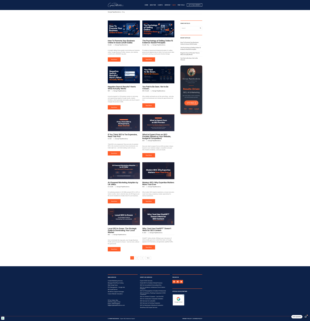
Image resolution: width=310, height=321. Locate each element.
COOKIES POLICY (197, 318)
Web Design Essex (113, 285)
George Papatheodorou (121, 45)
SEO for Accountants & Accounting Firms (150, 285)
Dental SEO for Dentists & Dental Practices (151, 283)
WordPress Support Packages (116, 291)
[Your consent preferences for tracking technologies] (2, 318)
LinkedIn (174, 281)
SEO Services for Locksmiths (147, 301)
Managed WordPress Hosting (115, 283)
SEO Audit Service (112, 289)
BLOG (174, 5)
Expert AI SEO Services (146, 280)
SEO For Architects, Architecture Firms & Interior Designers (152, 288)
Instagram (181, 281)
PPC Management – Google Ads (116, 287)
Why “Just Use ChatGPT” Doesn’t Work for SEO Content (156, 229)
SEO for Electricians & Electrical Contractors (151, 305)
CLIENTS (160, 5)
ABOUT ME (153, 5)
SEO (109, 91)
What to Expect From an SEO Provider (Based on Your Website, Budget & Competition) (156, 136)
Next (148, 258)
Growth (110, 45)
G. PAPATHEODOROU (113, 318)
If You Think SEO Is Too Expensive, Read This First (122, 135)
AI (108, 138)
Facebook (177, 281)
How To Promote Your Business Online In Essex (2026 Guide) (121, 42)
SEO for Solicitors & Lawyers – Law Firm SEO (152, 296)
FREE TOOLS (181, 5)
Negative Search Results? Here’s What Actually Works (122, 87)
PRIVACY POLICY (187, 318)
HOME (146, 5)
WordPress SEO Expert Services (148, 307)
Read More (114, 59)
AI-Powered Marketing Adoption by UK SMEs (123, 183)
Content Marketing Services (115, 280)
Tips (148, 45)
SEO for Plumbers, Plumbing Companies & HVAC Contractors (153, 293)
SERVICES (167, 5)
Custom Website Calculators (115, 293)
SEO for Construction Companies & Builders (151, 298)
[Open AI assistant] (305, 316)
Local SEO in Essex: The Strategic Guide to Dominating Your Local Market (122, 230)
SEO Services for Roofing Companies (150, 303)
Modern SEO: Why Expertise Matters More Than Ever (158, 183)
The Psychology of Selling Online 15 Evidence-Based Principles (157, 42)
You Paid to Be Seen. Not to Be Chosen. (155, 87)
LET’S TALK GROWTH (194, 5)
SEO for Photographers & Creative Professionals (153, 290)
